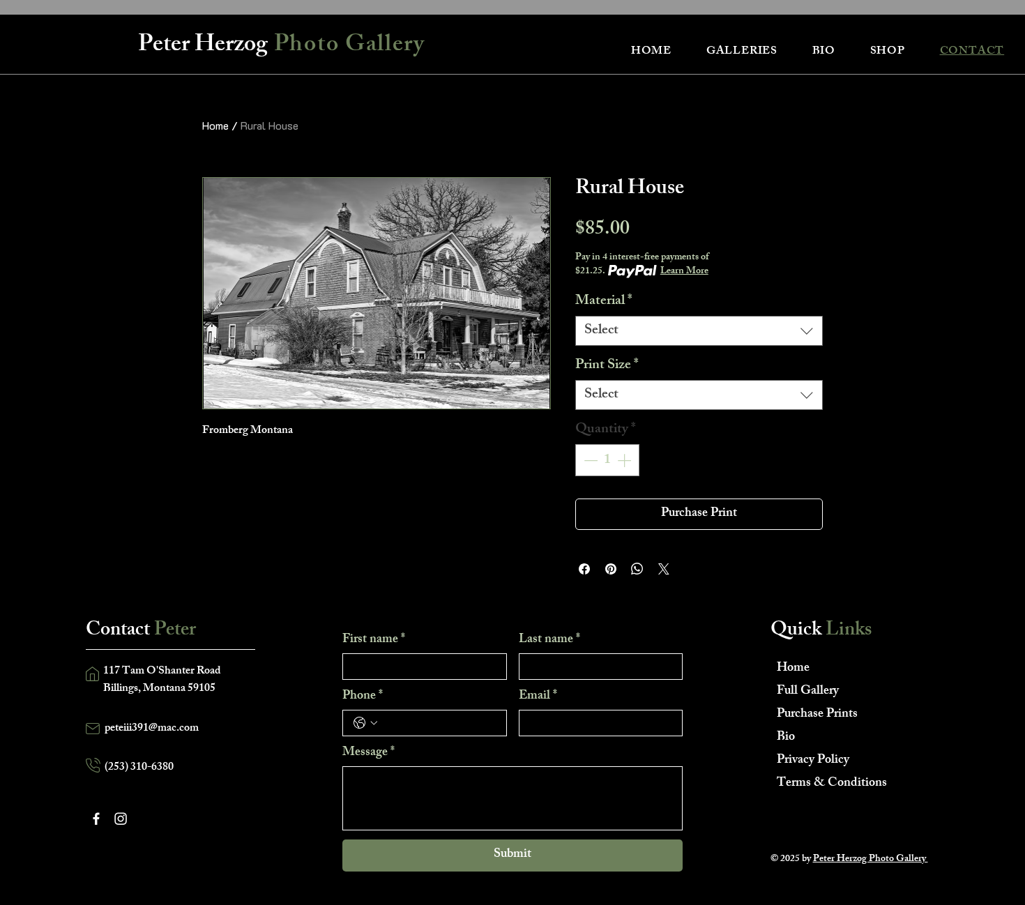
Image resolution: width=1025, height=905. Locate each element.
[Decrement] (589, 460)
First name (373, 640)
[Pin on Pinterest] (610, 569)
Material (603, 301)
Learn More (684, 272)
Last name (549, 640)
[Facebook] (96, 818)
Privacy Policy (813, 761)
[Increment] (625, 460)
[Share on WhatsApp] (637, 569)
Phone (362, 696)
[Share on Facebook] (584, 569)
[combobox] (699, 331)
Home (215, 125)
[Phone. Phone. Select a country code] (365, 723)
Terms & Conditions (826, 784)
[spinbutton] (607, 460)
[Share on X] (663, 569)
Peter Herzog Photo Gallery (870, 859)
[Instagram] (120, 818)
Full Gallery (808, 691)
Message (368, 753)
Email (538, 696)
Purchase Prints (817, 715)
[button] (742, 52)
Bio (786, 738)
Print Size (607, 365)
